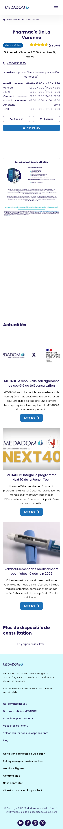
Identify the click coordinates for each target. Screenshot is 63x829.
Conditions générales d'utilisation (24, 754)
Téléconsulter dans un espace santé (25, 733)
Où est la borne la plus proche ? (22, 790)
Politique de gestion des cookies (23, 761)
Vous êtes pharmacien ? (18, 718)
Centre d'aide (11, 775)
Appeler (18, 119)
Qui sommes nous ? (15, 704)
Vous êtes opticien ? (15, 726)
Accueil (4, 20)
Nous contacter (12, 783)
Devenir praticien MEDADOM (20, 711)
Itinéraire (48, 119)
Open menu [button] (56, 7)
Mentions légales (13, 768)
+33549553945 (16, 63)
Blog (6, 740)
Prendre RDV (33, 127)
